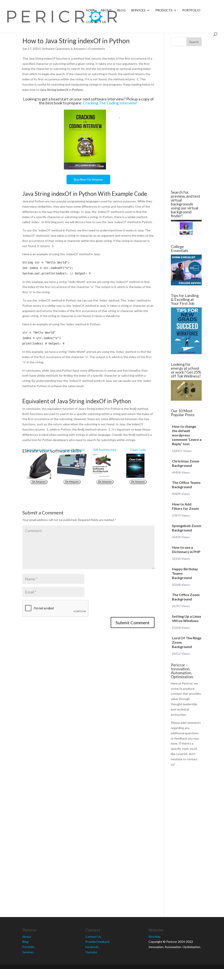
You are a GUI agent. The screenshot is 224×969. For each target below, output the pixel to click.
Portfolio (191, 10)
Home (90, 10)
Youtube (91, 952)
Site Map (155, 936)
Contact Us (96, 22)
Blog (121, 10)
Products (163, 10)
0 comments (96, 48)
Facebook (91, 947)
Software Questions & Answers (64, 48)
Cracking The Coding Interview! (110, 102)
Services (138, 10)
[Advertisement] (186, 118)
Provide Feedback (97, 941)
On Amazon (39, 481)
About (106, 10)
